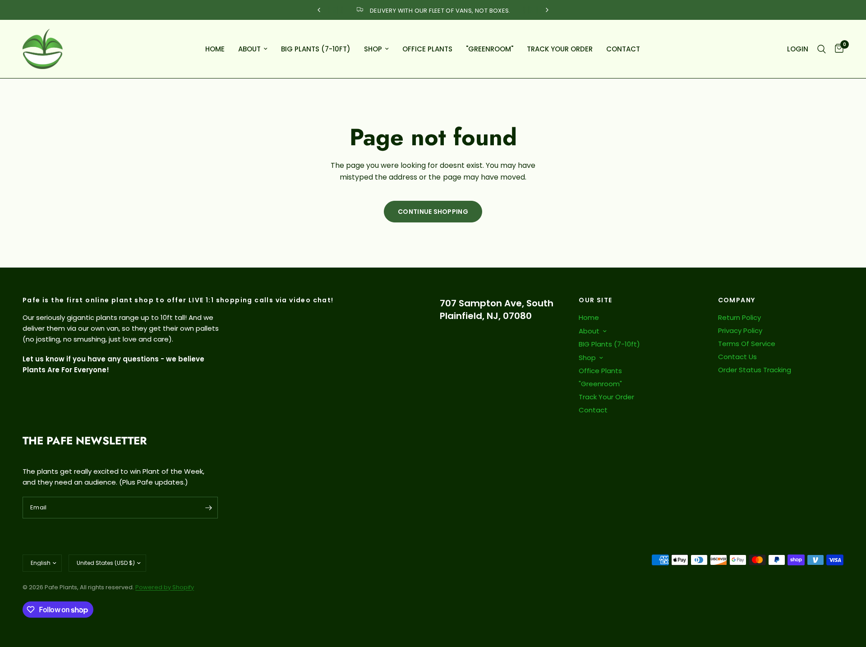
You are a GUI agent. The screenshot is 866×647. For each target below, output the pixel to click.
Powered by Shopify (164, 587)
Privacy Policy (740, 330)
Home (215, 49)
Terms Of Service (746, 343)
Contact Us (737, 356)
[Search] (821, 49)
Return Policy (739, 317)
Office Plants (427, 49)
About (249, 49)
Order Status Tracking (754, 369)
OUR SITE (595, 300)
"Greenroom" (489, 49)
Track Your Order (560, 49)
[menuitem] (214, 49)
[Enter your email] (209, 507)
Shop (373, 49)
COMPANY (736, 300)
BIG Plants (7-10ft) (315, 49)
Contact (623, 49)
